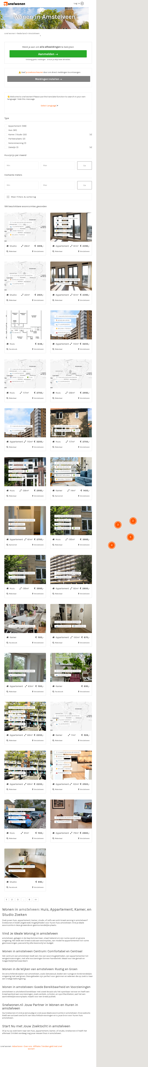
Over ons (28, 1046)
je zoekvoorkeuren (34, 72)
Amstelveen (33, 33)
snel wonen (5, 1046)
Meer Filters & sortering (23, 197)
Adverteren (17, 1046)
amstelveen (29, 909)
